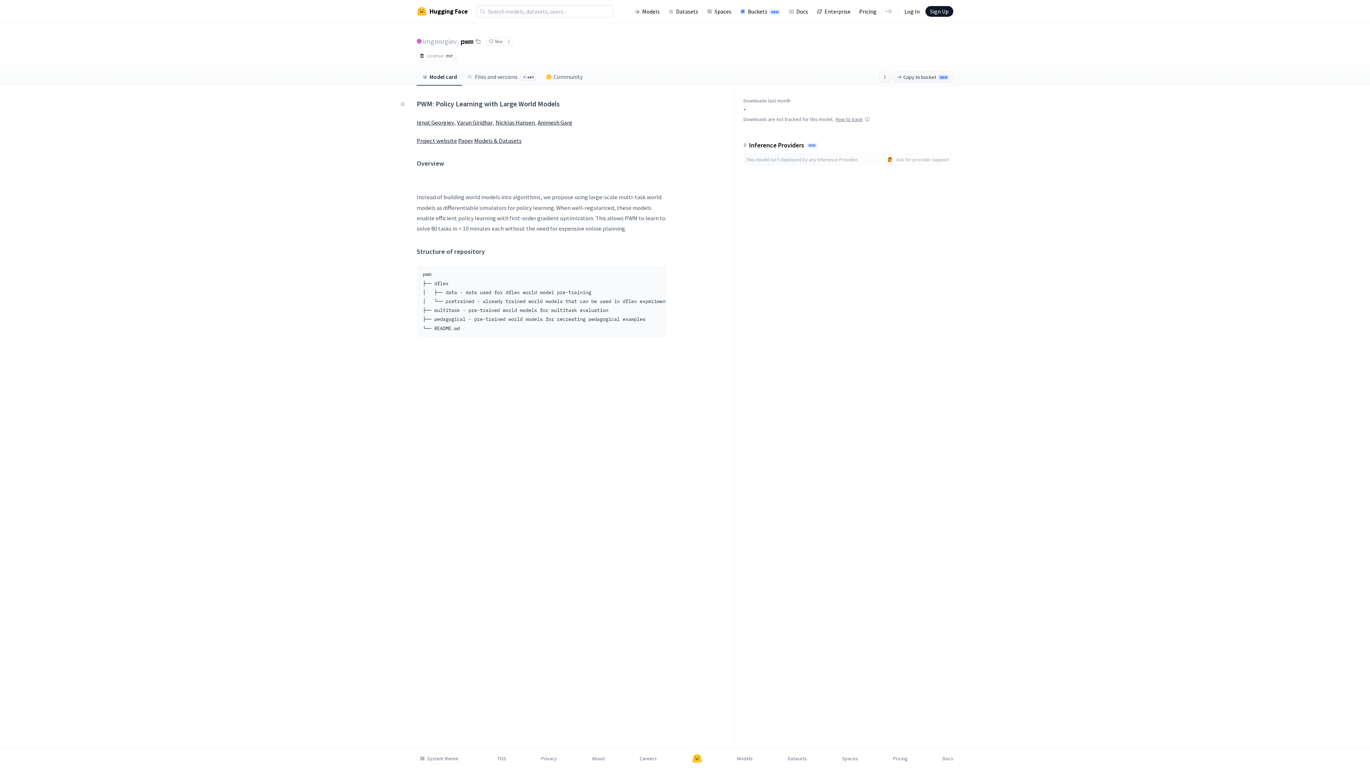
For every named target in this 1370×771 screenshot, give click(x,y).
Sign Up (939, 11)
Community (568, 76)
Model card (443, 76)
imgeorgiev (440, 41)
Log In (912, 11)
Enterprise (837, 11)
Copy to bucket (925, 77)
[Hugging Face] (697, 759)
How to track (849, 119)
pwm (467, 41)
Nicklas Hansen (515, 122)
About (598, 758)
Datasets (687, 11)
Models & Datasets (498, 141)
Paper (465, 141)
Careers (648, 758)
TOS (501, 758)
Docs (802, 11)
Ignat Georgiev (435, 122)
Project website (437, 141)
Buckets (763, 11)
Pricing (868, 11)
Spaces (723, 11)
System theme (442, 758)
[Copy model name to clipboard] (478, 41)
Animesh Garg (555, 122)
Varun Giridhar (475, 122)
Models (651, 11)
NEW (812, 145)
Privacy (549, 758)
